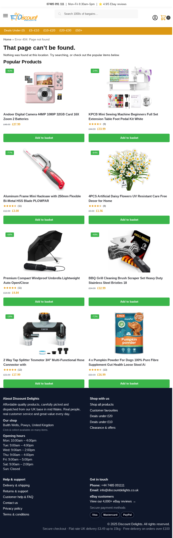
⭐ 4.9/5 (113, 4)
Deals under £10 (101, 422)
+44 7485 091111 (112, 485)
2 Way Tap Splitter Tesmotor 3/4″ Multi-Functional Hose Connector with (43, 362)
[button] (9, 16)
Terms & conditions (16, 514)
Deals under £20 (101, 416)
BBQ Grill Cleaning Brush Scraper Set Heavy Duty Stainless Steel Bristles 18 (126, 280)
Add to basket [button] (44, 137)
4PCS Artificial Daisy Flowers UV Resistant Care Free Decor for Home (128, 198)
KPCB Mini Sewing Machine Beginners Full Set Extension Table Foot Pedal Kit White (123, 116)
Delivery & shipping (16, 485)
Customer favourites (104, 410)
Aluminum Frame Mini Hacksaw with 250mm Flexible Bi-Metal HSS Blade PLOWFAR (42, 198)
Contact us (10, 503)
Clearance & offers (103, 427)
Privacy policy (12, 508)
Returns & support (15, 491)
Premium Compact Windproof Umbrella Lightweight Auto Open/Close (41, 280)
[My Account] (155, 18)
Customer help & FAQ (18, 497)
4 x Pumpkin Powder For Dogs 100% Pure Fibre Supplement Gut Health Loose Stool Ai (123, 362)
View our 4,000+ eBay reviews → (113, 501)
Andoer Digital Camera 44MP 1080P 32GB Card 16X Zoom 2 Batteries (41, 116)
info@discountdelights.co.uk (119, 490)
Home (7, 39)
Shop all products (102, 404)
